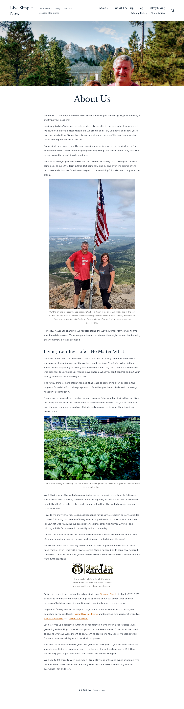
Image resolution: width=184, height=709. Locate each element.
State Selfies (158, 13)
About (102, 8)
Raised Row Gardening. (86, 614)
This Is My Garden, (54, 618)
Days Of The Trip (123, 8)
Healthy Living (156, 8)
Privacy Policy (139, 13)
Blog (140, 8)
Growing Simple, (109, 594)
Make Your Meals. (78, 618)
